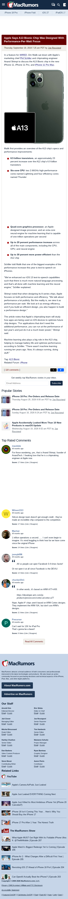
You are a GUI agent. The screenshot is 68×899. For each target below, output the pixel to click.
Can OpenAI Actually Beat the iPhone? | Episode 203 (36, 877)
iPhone (23, 362)
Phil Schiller (26, 58)
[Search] (60, 5)
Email (4, 713)
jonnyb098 (17, 554)
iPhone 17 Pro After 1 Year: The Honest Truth (33, 822)
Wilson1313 (17, 510)
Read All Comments (34, 641)
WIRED (23, 55)
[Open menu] (3, 5)
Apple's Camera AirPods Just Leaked (29, 785)
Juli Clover (6, 719)
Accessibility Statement (10, 890)
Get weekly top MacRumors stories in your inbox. (34, 378)
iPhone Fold (30, 12)
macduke (16, 446)
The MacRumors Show (22, 830)
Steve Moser (7, 761)
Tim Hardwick (39, 729)
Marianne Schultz (41, 740)
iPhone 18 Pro (11, 12)
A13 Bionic (14, 359)
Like (27, 462)
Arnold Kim (6, 708)
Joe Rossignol (54, 48)
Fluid (36, 895)
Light (55, 895)
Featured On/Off (9, 895)
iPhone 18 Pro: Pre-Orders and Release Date (35, 396)
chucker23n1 (18, 580)
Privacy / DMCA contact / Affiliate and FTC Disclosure (22, 885)
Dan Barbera (7, 751)
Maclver (16, 531)
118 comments (12, 370)
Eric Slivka (38, 708)
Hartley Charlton (8, 740)
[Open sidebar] (64, 5)
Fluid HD (42, 895)
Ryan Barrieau (40, 751)
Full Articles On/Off (25, 895)
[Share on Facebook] (61, 370)
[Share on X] (53, 370)
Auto (50, 895)
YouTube (12, 776)
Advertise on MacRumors (18, 694)
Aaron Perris (39, 761)
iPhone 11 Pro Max (44, 65)
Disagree (33, 462)
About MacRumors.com (17, 685)
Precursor (17, 619)
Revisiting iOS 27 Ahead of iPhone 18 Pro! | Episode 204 (38, 867)
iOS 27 (45, 12)
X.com (9, 713)
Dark (60, 895)
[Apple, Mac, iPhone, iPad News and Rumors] (23, 8)
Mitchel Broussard (9, 729)
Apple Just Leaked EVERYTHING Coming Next (34, 794)
